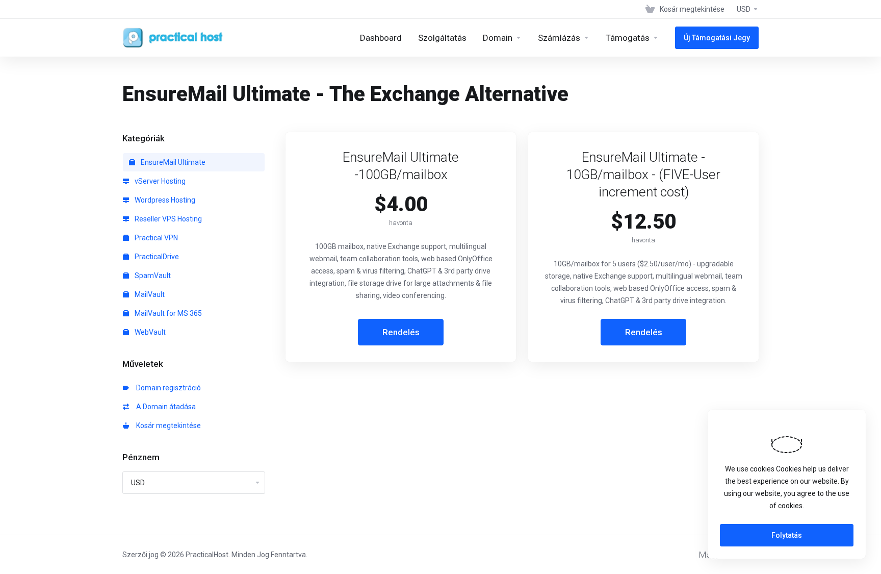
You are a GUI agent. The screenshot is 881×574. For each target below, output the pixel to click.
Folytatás (786, 535)
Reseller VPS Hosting (167, 219)
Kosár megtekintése (167, 425)
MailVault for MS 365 (167, 313)
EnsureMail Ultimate (172, 162)
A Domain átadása (164, 407)
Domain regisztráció (167, 388)
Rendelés (401, 332)
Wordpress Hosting (164, 200)
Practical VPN (155, 238)
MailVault (149, 294)
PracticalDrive (156, 257)
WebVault (149, 332)
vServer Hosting (159, 181)
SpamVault (152, 275)
